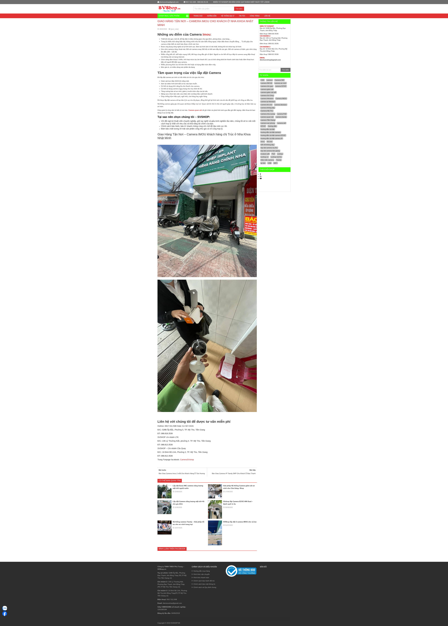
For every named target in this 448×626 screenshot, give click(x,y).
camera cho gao (267, 86)
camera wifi (281, 123)
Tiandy (278, 160)
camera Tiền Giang (268, 120)
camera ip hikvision (268, 101)
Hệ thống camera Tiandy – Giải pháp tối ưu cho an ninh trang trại (188, 523)
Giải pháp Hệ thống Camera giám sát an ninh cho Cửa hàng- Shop (239, 487)
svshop (280, 154)
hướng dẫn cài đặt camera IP (271, 138)
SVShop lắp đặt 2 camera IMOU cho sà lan (240, 522)
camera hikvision (267, 98)
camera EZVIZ (280, 86)
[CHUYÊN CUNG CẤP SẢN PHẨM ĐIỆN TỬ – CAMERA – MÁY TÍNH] (170, 8)
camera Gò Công (267, 95)
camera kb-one (266, 105)
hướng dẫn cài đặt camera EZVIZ (273, 135)
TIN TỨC (242, 16)
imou (262, 141)
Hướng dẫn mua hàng (201, 571)
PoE (273, 154)
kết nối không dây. (267, 145)
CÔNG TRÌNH (254, 16)
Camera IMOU (281, 98)
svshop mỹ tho (276, 157)
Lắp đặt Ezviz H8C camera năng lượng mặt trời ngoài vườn (188, 487)
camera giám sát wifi (268, 92)
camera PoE (281, 114)
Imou (206, 34)
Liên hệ (267, 16)
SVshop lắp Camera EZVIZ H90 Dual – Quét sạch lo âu (238, 502)
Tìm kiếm (239, 9)
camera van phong (268, 123)
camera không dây (268, 108)
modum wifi (265, 154)
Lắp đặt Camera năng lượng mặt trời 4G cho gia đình (188, 502)
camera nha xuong (268, 114)
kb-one (269, 141)
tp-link (263, 163)
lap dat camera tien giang (270, 151)
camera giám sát (267, 89)
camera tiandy (281, 117)
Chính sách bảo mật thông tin (204, 584)
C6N (262, 80)
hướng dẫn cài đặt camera (270, 132)
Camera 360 (279, 80)
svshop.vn (264, 157)
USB (269, 163)
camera (269, 80)
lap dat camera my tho (269, 148)
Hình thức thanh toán (201, 577)
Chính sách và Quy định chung (204, 587)
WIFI (275, 163)
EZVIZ (263, 126)
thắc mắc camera (267, 160)
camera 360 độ (266, 83)
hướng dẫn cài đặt (267, 129)
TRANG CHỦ (197, 16)
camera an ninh (280, 83)
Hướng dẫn (272, 126)
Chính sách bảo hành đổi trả (203, 581)
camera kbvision (281, 105)
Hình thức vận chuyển (201, 574)
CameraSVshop (187, 459)
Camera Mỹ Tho (267, 111)
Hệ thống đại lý (227, 16)
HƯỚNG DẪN (211, 16)
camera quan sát (267, 117)
